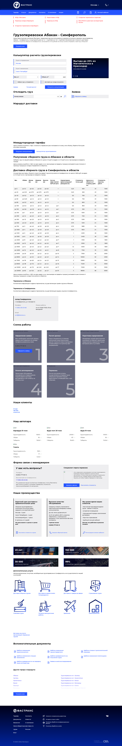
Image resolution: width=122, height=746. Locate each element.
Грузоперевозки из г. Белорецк (71, 683)
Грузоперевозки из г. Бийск (70, 685)
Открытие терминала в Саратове (90, 17)
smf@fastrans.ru (20, 315)
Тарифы (16, 12)
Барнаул (16, 685)
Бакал (15, 683)
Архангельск (17, 680)
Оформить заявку (24, 351)
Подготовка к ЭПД (53, 17)
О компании (52, 12)
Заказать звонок (71, 485)
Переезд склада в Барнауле (24, 21)
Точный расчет (31, 87)
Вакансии (16, 722)
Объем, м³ (45, 77)
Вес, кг (16, 77)
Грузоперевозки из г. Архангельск (72, 678)
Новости (28, 719)
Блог (15, 732)
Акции (61, 12)
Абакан (15, 675)
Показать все (20, 46)
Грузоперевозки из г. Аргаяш (70, 675)
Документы (32, 12)
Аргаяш (15, 678)
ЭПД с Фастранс (20, 17)
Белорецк (16, 688)
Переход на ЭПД (52, 21)
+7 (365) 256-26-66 (20, 307)
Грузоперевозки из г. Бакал (70, 680)
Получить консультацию (55, 87)
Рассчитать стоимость (88, 485)
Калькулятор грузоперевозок (46, 151)
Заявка (15, 87)
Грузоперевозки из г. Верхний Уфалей (73, 688)
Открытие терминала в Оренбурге (26, 26)
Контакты (42, 12)
